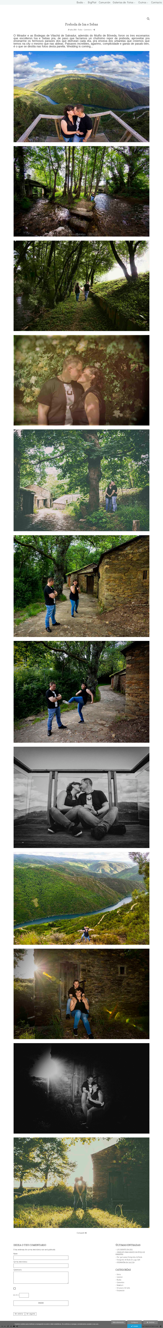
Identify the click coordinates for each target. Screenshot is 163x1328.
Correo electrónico (20, 1262)
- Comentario (87, 30)
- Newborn (119, 1285)
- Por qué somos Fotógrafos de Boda (129, 1257)
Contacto (156, 2)
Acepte (135, 1326)
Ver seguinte (30, 1314)
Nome (15, 1254)
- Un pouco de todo (123, 1288)
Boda (80, 2)
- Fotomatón (120, 1291)
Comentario (17, 1270)
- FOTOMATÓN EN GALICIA (125, 1263)
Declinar (151, 1322)
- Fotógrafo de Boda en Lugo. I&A (128, 1260)
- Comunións (120, 1283)
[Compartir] (94, 29)
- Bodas (118, 1280)
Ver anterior (19, 1314)
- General (119, 1277)
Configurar (134, 1322)
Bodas (80, 30)
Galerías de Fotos (123, 2)
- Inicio (118, 1275)
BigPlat (92, 2)
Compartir (81, 1233)
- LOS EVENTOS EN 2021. (124, 1250)
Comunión (104, 2)
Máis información (118, 1322)
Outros (142, 2)
